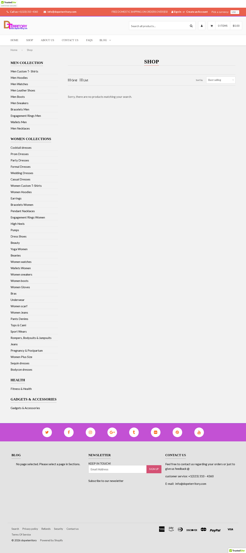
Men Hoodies (19, 77)
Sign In (177, 11)
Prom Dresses (20, 154)
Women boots (19, 280)
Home (14, 40)
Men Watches (19, 84)
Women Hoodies (21, 192)
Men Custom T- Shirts (24, 71)
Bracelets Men (20, 109)
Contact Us (70, 40)
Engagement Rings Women (28, 217)
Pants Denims (19, 319)
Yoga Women (19, 249)
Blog (103, 40)
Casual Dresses (20, 179)
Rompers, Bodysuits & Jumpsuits (31, 338)
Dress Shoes (19, 236)
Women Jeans (19, 312)
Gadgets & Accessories (25, 408)
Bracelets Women (22, 204)
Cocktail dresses (21, 147)
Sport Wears (19, 331)
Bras (14, 293)
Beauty (15, 242)
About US (47, 40)
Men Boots (18, 96)
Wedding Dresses (22, 173)
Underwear (18, 299)
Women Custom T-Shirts (26, 185)
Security (58, 528)
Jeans (14, 344)
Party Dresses (20, 160)
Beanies (16, 255)
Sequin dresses (20, 363)
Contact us (72, 528)
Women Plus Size (21, 357)
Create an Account (197, 11)
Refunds (46, 528)
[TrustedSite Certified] (8, 3)
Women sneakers (21, 274)
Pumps (15, 230)
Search (15, 528)
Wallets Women (21, 268)
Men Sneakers (19, 103)
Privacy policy (30, 528)
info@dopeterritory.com (61, 11)
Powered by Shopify (51, 540)
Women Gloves (20, 287)
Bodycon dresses (21, 369)
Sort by (199, 80)
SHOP (29, 40)
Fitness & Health (21, 388)
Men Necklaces (20, 128)
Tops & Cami (18, 325)
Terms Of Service (21, 534)
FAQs (89, 40)
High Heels (18, 223)
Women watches (21, 261)
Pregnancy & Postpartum (27, 350)
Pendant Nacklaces (23, 211)
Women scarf (19, 306)
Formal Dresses (21, 166)
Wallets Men (19, 122)
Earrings (16, 198)
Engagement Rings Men (26, 115)
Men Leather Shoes (23, 90)
